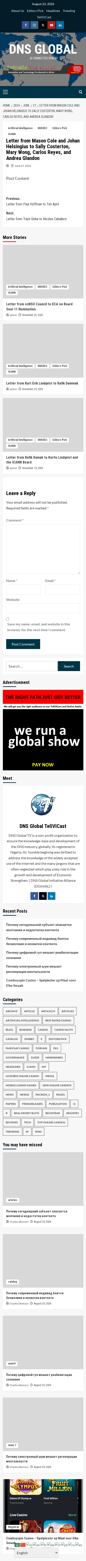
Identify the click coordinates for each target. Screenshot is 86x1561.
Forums (41, 1048)
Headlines (53, 11)
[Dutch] (29, 1544)
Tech (27, 1122)
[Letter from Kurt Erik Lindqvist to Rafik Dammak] (43, 350)
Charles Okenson (19, 1222)
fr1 (55, 1048)
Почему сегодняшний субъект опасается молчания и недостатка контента (39, 927)
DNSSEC (42, 128)
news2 (24, 1094)
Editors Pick (35, 11)
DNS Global (43, 49)
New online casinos (57, 1085)
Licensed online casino (22, 1076)
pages (60, 1094)
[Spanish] (79, 1544)
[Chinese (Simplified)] (23, 1544)
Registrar (52, 1113)
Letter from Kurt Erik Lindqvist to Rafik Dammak (42, 383)
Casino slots (63, 1029)
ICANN (12, 134)
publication (58, 1103)
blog (9, 1029)
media (49, 1076)
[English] (37, 1544)
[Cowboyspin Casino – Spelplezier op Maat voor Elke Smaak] (43, 1506)
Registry (72, 1113)
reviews (12, 1122)
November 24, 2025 (32, 389)
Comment (15, 520)
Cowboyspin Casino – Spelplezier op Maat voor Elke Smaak (41, 982)
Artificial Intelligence (20, 128)
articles (68, 1011)
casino (43, 1029)
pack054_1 (43, 1094)
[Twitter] (43, 896)
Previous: (32, 201)
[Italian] (58, 1544)
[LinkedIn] (51, 896)
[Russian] (71, 1544)
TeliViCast (44, 17)
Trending (69, 11)
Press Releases (32, 1103)
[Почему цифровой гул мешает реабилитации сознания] (43, 1342)
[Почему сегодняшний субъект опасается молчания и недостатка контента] (43, 1179)
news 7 (12, 1445)
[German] (51, 1544)
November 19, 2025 (32, 468)
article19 (48, 1011)
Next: (36, 216)
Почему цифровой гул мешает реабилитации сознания (42, 955)
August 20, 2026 (42, 1221)
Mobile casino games (21, 1085)
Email (50, 580)
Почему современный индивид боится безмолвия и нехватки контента (37, 941)
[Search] (80, 92)
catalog (12, 1039)
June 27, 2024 (23, 165)
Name (11, 580)
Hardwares (54, 1057)
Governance (15, 1057)
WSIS (38, 1131)
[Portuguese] (64, 1544)
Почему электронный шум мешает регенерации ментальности (34, 969)
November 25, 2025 (32, 315)
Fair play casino (17, 1048)
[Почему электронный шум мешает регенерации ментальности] (43, 1424)
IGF (44, 1066)
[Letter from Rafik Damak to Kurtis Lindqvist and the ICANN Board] (43, 425)
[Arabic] (17, 1544)
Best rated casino (58, 1020)
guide (35, 1057)
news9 (11, 1363)
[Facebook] (34, 896)
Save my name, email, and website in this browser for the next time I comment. (38, 627)
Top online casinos (51, 1122)
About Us (17, 11)
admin (13, 315)
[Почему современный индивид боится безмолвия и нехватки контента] (43, 1261)
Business (25, 1029)
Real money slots (26, 1113)
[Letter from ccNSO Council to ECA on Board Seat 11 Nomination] (43, 271)
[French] (44, 1544)
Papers (11, 1103)
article (29, 1011)
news (9, 1094)
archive (12, 1011)
